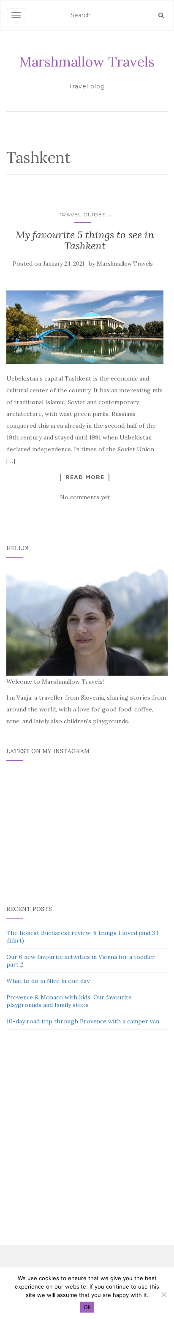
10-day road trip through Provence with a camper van (82, 1021)
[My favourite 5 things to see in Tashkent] (84, 327)
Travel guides (82, 214)
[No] (163, 1294)
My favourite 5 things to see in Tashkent (85, 240)
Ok (87, 1307)
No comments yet (85, 497)
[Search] (161, 15)
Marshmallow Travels (87, 61)
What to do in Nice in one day (48, 981)
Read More (84, 477)
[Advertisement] (87, 1141)
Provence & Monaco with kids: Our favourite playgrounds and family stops (69, 1001)
